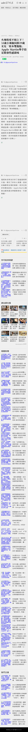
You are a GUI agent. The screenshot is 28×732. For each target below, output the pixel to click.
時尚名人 (8, 8)
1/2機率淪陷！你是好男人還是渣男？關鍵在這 (5, 326)
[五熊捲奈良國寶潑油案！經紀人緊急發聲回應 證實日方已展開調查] (6, 266)
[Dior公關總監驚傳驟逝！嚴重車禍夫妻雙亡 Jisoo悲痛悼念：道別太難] (6, 687)
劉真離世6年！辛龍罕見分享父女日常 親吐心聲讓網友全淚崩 (19, 514)
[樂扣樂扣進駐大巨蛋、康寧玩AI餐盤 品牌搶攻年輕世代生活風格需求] (6, 488)
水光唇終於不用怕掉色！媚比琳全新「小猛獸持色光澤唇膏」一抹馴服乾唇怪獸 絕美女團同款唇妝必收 (19, 402)
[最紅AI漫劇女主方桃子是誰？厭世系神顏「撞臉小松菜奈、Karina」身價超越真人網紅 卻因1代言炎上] (6, 292)
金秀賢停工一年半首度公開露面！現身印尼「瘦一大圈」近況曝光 (19, 585)
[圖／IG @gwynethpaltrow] (14, 71)
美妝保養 (23, 8)
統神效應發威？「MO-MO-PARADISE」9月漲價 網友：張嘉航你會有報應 (19, 524)
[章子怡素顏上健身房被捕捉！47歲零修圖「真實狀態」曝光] (6, 713)
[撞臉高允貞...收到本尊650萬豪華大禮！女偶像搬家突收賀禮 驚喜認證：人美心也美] (6, 592)
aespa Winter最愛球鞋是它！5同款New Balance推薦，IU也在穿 (14, 314)
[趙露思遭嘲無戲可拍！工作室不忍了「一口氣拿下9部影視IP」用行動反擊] (6, 653)
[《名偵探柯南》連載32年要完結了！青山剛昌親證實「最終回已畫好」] (6, 704)
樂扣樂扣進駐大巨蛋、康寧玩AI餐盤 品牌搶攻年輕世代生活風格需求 (23, 339)
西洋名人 (17, 35)
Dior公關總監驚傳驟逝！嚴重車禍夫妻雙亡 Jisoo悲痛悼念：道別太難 (19, 688)
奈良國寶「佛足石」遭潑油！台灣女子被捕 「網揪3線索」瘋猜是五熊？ (19, 602)
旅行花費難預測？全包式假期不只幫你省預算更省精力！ (5, 314)
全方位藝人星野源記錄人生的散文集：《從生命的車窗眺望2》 (19, 566)
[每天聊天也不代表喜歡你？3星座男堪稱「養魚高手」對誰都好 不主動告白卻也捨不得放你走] (6, 610)
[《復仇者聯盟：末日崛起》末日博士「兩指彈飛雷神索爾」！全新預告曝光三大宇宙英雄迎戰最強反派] (6, 479)
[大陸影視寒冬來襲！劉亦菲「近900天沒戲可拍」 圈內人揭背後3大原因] (6, 722)
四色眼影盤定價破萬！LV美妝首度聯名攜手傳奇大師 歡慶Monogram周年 (19, 462)
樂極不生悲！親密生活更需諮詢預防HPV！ (5, 339)
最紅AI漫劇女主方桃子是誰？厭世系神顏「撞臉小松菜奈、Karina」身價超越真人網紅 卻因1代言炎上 (19, 295)
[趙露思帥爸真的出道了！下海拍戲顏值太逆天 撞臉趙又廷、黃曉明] (6, 549)
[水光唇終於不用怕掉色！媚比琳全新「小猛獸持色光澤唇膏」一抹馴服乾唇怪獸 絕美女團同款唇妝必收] (6, 400)
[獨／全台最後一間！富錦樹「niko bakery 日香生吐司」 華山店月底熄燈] (6, 575)
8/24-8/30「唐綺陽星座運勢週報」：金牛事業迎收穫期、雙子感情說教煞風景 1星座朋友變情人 (19, 542)
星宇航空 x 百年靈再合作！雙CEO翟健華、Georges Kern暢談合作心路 (19, 506)
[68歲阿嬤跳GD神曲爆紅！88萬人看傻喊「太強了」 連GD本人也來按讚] (6, 695)
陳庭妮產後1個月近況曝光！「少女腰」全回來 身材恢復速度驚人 (19, 275)
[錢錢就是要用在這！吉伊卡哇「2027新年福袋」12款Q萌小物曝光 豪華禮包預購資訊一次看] (6, 470)
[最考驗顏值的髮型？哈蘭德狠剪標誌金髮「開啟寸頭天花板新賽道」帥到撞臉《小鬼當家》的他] (6, 496)
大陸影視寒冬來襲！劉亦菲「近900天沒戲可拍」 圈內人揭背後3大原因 (19, 723)
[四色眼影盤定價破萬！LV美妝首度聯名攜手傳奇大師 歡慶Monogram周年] (6, 461)
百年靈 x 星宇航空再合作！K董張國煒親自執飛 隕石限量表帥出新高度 (19, 358)
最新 (2, 8)
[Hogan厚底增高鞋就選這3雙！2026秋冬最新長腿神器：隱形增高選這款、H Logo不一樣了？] (6, 627)
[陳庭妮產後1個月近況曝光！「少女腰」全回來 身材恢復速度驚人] (6, 274)
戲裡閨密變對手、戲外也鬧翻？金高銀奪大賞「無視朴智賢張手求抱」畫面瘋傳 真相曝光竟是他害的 (19, 620)
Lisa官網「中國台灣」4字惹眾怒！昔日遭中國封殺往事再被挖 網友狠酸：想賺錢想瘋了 (19, 664)
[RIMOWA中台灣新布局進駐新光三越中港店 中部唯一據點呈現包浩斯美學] (6, 409)
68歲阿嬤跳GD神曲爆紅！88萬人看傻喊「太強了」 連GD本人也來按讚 (19, 696)
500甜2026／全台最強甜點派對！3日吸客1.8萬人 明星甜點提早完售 (19, 558)
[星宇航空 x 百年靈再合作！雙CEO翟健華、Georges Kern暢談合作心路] (6, 505)
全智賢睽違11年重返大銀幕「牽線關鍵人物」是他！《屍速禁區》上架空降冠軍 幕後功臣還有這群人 (19, 285)
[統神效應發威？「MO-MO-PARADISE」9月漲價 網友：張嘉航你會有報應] (6, 522)
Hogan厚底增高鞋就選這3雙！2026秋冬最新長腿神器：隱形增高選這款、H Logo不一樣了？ (19, 629)
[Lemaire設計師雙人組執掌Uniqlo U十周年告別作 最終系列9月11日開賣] (6, 374)
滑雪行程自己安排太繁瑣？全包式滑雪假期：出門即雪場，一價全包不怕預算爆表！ (22, 314)
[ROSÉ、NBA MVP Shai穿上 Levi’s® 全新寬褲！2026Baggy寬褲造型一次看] (6, 531)
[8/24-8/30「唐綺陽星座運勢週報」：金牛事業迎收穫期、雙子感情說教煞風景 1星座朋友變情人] (6, 540)
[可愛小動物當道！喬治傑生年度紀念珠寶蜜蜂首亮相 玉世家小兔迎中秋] (6, 365)
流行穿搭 (16, 8)
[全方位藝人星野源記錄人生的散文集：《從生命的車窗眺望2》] (6, 566)
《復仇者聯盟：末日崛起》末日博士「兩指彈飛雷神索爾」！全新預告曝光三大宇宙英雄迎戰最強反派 (13, 326)
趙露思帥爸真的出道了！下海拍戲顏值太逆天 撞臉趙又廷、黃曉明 (19, 550)
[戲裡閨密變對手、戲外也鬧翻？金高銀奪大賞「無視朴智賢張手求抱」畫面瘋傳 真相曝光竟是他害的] (6, 618)
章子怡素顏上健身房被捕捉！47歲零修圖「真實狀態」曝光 (19, 713)
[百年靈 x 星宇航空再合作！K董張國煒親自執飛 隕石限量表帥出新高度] (6, 357)
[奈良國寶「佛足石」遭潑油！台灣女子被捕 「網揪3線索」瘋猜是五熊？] (6, 601)
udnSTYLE (4, 35)
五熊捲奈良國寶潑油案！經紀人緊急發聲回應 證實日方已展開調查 (19, 267)
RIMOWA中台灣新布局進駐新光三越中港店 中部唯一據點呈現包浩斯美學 (14, 339)
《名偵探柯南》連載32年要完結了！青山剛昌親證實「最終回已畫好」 (19, 705)
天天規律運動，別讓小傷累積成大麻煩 (22, 326)
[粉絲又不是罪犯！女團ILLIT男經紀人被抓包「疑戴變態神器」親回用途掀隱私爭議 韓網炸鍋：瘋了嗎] (6, 636)
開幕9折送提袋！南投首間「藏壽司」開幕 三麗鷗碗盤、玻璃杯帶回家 (19, 384)
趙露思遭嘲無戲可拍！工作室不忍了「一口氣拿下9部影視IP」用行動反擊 (19, 654)
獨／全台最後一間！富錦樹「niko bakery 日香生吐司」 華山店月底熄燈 (19, 576)
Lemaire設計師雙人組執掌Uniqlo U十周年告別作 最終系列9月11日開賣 (19, 375)
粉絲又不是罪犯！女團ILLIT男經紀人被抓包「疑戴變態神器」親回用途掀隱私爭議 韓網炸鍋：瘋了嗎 (19, 638)
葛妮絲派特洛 (5, 234)
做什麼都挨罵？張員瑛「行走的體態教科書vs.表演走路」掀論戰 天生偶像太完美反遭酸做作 (19, 455)
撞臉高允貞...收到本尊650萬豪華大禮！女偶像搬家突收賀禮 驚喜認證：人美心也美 (19, 594)
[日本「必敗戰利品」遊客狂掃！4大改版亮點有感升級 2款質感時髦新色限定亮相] (6, 444)
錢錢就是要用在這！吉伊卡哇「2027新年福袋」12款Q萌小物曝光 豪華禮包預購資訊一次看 (19, 472)
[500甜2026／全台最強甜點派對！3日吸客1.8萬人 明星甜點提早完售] (6, 557)
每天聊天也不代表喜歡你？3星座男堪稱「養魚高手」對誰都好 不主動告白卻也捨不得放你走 (19, 612)
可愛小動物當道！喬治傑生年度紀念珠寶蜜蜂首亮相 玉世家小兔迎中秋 (19, 366)
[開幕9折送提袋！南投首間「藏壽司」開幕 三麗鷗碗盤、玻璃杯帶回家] (6, 383)
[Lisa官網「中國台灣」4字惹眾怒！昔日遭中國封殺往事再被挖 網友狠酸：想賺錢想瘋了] (6, 662)
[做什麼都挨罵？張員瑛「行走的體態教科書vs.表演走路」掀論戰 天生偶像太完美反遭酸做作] (6, 453)
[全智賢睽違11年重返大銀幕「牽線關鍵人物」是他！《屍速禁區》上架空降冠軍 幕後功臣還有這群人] (6, 283)
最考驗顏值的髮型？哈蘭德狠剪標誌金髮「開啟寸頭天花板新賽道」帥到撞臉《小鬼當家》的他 (19, 498)
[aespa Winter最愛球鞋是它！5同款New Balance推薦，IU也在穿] (6, 645)
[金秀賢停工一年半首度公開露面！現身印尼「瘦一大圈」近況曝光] (6, 584)
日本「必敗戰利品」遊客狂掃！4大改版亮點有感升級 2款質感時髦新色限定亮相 (19, 445)
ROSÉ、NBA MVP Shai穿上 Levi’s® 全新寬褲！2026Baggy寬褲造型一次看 (19, 532)
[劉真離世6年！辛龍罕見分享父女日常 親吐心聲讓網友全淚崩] (6, 514)
